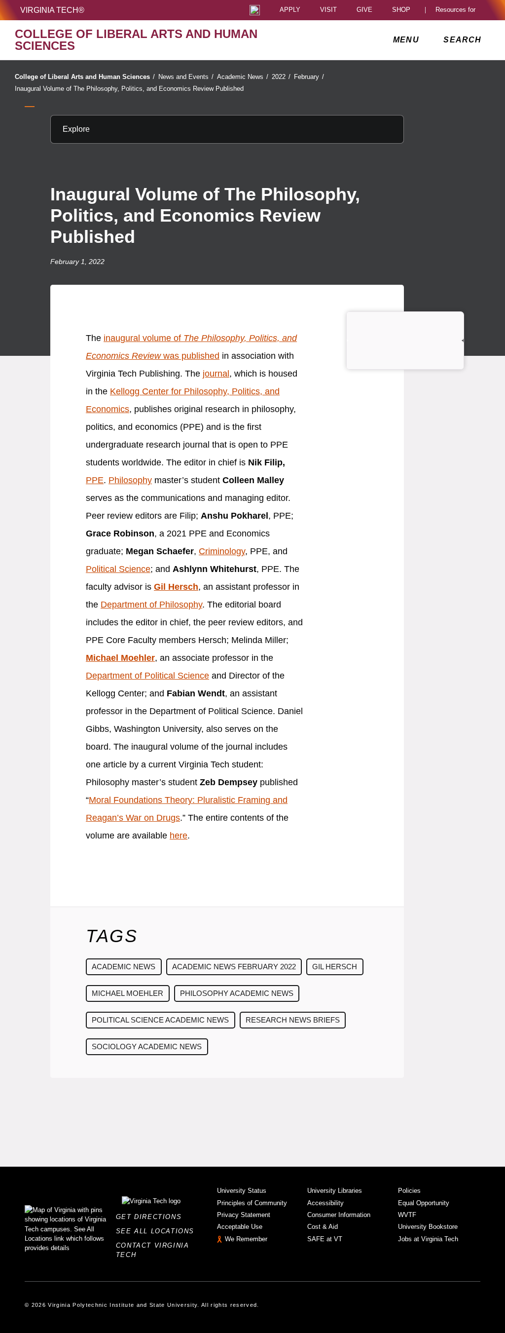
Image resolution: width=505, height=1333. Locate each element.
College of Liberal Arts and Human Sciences (85, 76)
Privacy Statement (243, 1215)
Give (364, 10)
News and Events (186, 76)
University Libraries (334, 1190)
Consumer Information (338, 1215)
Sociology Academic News (147, 1046)
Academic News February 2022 (234, 966)
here (178, 835)
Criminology (222, 551)
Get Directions (151, 1216)
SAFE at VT (324, 1239)
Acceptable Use (239, 1226)
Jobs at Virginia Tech (428, 1239)
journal (216, 374)
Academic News (242, 76)
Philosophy (130, 480)
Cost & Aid (322, 1226)
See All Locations (158, 1231)
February (309, 76)
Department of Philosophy (151, 604)
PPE (95, 480)
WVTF (407, 1215)
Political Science (118, 569)
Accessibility (325, 1203)
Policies (409, 1190)
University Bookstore (428, 1226)
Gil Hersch (334, 966)
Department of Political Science (147, 676)
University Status (241, 1190)
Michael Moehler (127, 993)
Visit (328, 10)
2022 (281, 76)
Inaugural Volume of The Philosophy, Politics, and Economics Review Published (129, 88)
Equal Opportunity (423, 1203)
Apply (290, 10)
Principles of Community (252, 1203)
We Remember (246, 1239)
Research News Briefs (293, 1020)
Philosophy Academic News (236, 993)
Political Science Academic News (160, 1020)
